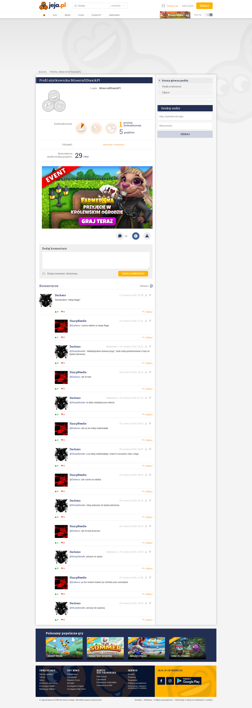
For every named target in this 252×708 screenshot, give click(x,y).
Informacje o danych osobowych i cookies (137, 687)
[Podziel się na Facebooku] (135, 236)
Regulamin (132, 680)
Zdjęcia (166, 92)
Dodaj (204, 5)
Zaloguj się (172, 6)
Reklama (132, 677)
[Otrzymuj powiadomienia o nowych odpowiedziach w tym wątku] (151, 295)
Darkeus (60, 295)
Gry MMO (73, 670)
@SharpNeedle (77, 351)
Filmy (81, 15)
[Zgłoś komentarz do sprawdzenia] (147, 295)
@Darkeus (75, 325)
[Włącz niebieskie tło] (211, 14)
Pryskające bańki (47, 686)
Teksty (42, 677)
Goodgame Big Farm (76, 689)
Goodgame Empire (75, 686)
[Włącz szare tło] (208, 14)
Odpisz (149, 312)
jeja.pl (42, 72)
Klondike (71, 683)
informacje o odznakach (114, 144)
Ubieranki (114, 15)
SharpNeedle (78, 321)
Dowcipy (96, 15)
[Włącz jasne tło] (206, 14)
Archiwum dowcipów (48, 683)
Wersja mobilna (46, 674)
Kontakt (131, 674)
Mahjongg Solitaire (47, 689)
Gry (55, 15)
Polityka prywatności (137, 683)
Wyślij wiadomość (171, 86)
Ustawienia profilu (104, 685)
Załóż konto (188, 6)
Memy (68, 15)
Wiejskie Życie (73, 680)
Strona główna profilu (175, 80)
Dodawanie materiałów (106, 682)
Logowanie (101, 679)
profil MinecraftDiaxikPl (65, 72)
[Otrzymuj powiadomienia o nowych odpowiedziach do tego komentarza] (151, 603)
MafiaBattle (72, 677)
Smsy (41, 680)
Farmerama (72, 674)
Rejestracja (101, 676)
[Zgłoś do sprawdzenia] (147, 236)
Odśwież (144, 286)
